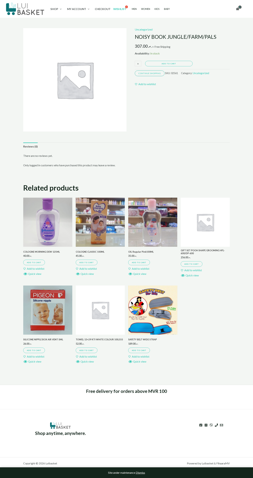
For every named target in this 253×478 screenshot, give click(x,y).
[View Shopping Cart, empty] (237, 9)
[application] (60, 9)
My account (76, 9)
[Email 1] (221, 425)
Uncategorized (143, 29)
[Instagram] (206, 425)
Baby (167, 9)
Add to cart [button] (34, 262)
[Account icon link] (245, 9)
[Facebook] (200, 425)
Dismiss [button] (140, 472)
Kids (157, 9)
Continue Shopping (149, 73)
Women (145, 9)
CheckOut (102, 9)
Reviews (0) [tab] (30, 146)
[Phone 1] (216, 425)
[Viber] (211, 425)
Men (134, 9)
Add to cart (169, 64)
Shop (54, 9)
